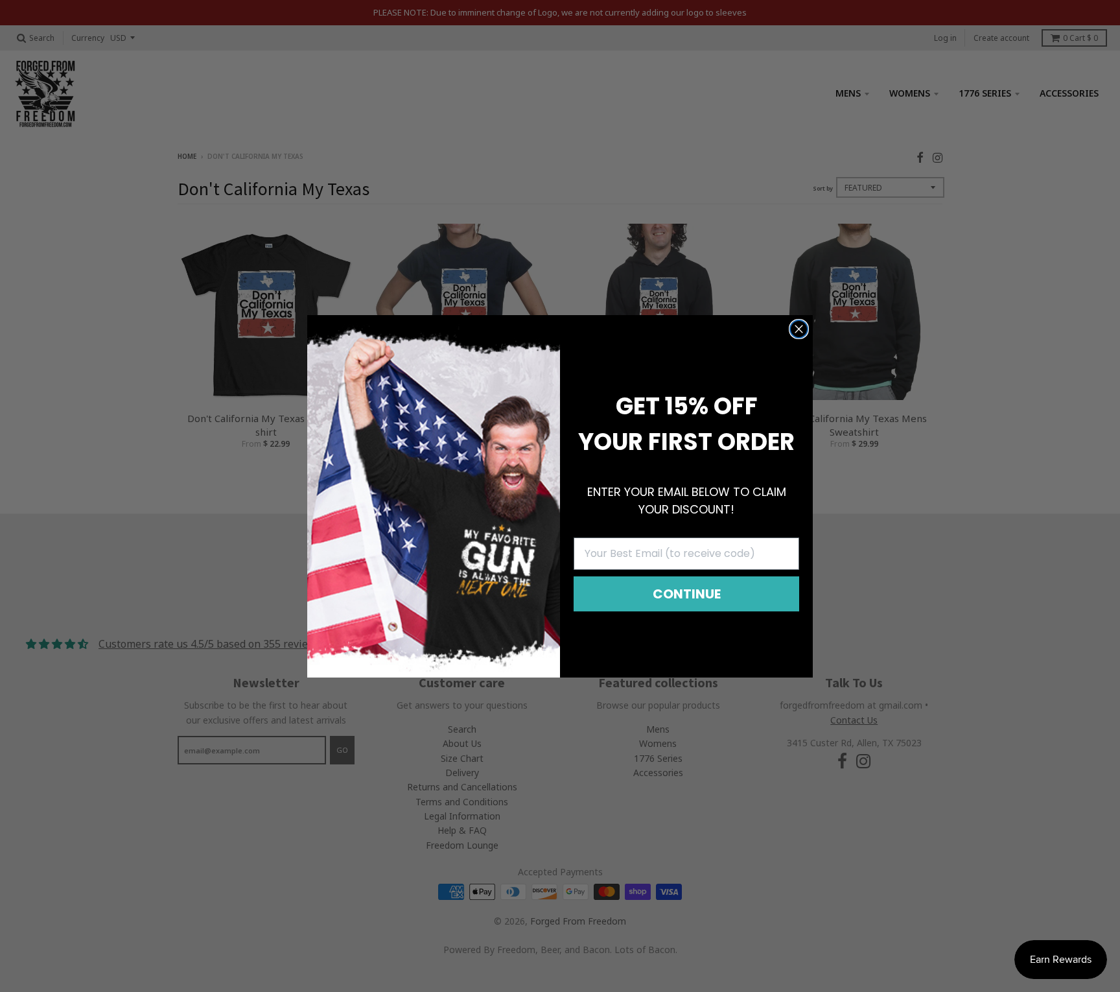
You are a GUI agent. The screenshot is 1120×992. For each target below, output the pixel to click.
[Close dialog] (799, 329)
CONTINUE (687, 594)
